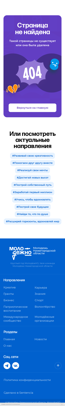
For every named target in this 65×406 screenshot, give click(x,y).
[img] (58, 365)
